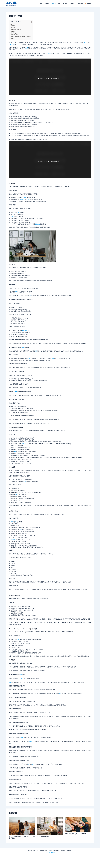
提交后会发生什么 (15, 34)
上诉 (12, 44)
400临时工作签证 (43, 836)
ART (85, 42)
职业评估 (24, 330)
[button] (55, 3)
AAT (18, 44)
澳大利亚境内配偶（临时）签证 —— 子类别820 (22, 837)
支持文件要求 (14, 33)
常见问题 (13, 38)
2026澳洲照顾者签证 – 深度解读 (75, 834)
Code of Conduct (50, 852)
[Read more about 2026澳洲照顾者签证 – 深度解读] (78, 824)
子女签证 (15, 391)
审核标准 (13, 27)
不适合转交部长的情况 (16, 29)
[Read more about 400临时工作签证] (50, 826)
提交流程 (13, 31)
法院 (11, 216)
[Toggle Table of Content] (29, 22)
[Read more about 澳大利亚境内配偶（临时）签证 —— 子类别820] (22, 826)
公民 (38, 42)
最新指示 (13, 24)
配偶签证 (37, 224)
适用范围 (13, 26)
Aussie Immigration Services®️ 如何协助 (21, 36)
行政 (10, 44)
